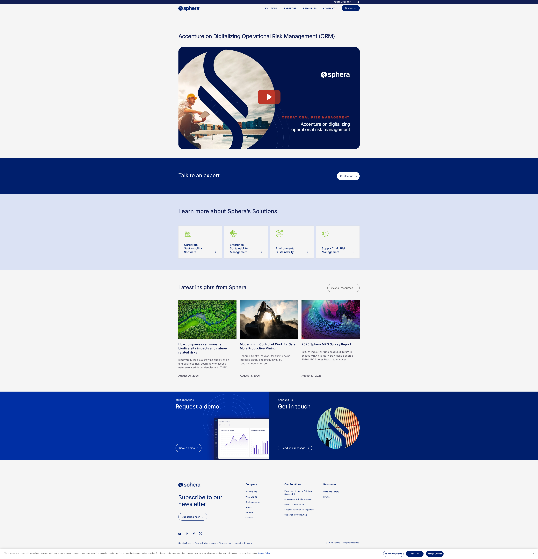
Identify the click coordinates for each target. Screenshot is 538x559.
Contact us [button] (350, 8)
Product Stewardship (294, 504)
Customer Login (343, 2)
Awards (248, 507)
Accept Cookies (435, 554)
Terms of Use (225, 543)
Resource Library (331, 491)
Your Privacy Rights (393, 554)
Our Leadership (252, 502)
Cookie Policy (264, 553)
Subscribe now (191, 516)
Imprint (238, 543)
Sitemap (248, 543)
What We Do (251, 497)
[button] (348, 176)
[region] (269, 554)
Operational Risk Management (298, 499)
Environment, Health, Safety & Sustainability (298, 492)
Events (326, 497)
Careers (249, 517)
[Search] (358, 2)
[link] (189, 492)
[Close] (533, 554)
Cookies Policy (185, 543)
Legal (213, 543)
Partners (249, 512)
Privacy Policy (201, 543)
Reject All (415, 554)
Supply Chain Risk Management (299, 509)
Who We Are (251, 491)
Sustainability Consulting (295, 515)
